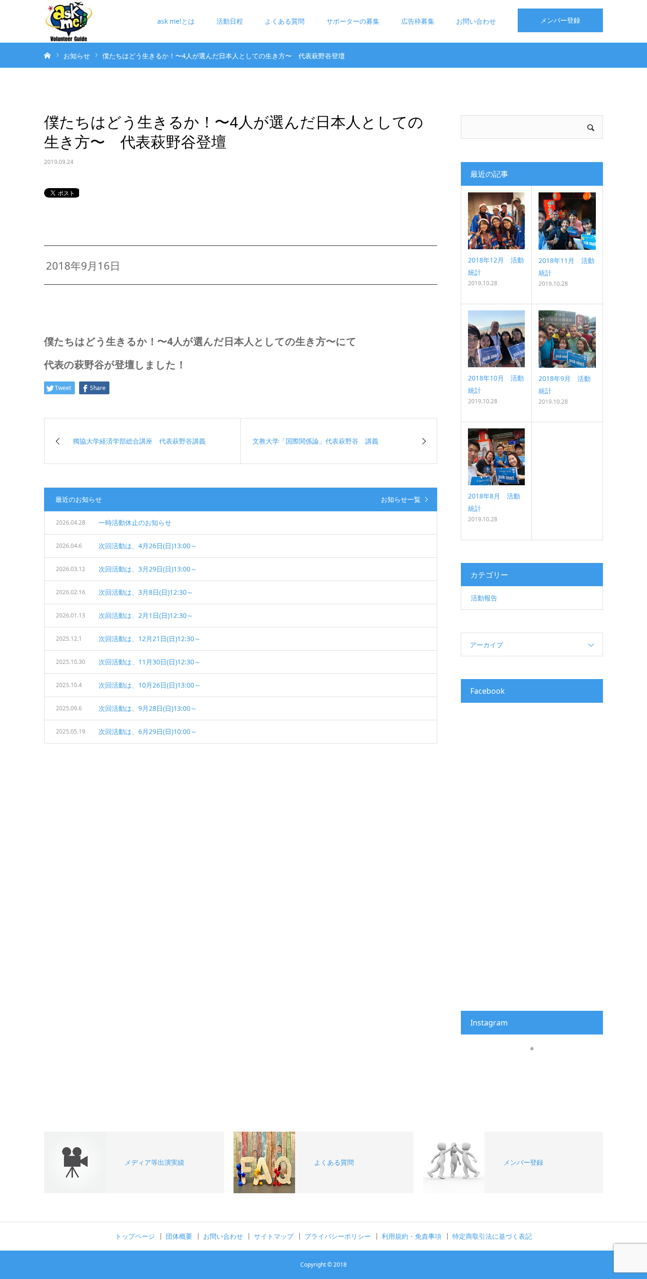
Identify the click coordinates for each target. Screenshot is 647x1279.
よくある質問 (285, 21)
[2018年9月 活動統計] (567, 339)
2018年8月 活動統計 (494, 501)
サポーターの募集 (352, 21)
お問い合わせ (476, 21)
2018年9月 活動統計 (565, 384)
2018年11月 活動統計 (566, 266)
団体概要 (179, 1236)
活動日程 (229, 21)
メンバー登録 (560, 20)
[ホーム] (47, 55)
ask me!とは (176, 21)
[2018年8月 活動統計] (496, 456)
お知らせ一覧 (401, 499)
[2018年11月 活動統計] (567, 221)
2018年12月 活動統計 (496, 265)
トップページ (135, 1236)
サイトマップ (274, 1236)
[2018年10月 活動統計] (496, 338)
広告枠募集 (417, 21)
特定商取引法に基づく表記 (492, 1236)
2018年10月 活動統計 (496, 383)
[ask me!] (69, 21)
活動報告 (484, 597)
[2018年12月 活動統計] (496, 220)
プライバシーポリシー (338, 1236)
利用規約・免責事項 (411, 1236)
